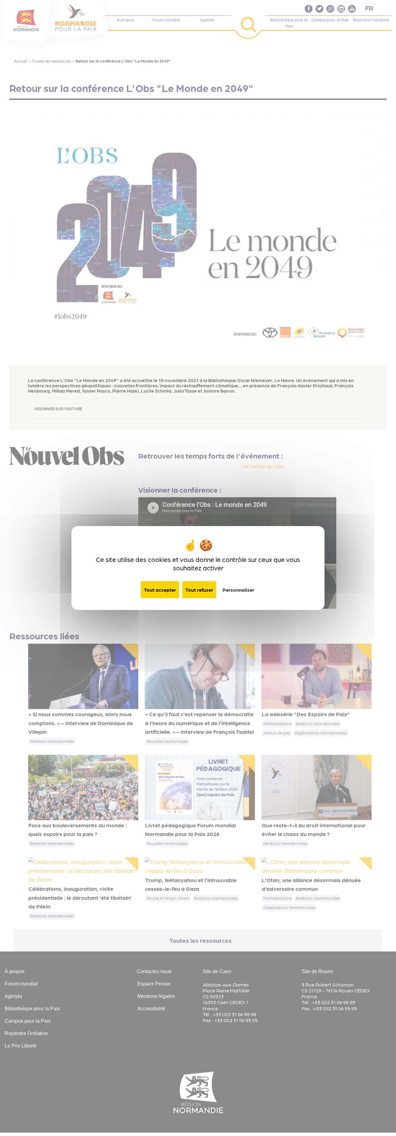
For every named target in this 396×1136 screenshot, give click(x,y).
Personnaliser (238, 589)
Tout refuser (199, 589)
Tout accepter (160, 589)
